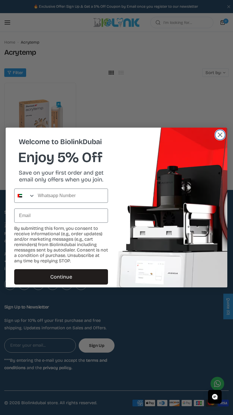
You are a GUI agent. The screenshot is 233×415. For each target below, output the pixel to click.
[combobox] (24, 196)
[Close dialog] (220, 135)
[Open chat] (215, 397)
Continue (61, 277)
